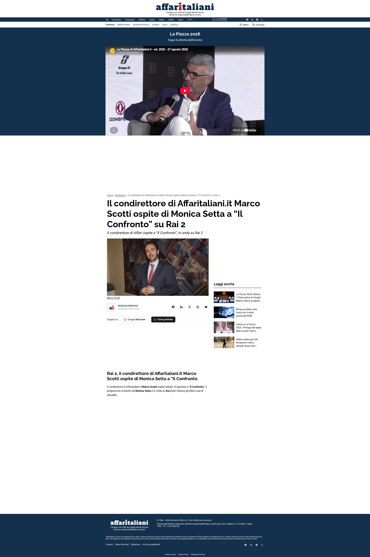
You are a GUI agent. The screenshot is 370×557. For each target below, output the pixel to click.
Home (110, 195)
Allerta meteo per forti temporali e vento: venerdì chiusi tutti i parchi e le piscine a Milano (247, 343)
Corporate (129, 20)
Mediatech (120, 195)
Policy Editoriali (122, 544)
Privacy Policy (170, 555)
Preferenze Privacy (198, 555)
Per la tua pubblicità (151, 544)
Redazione (135, 544)
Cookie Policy (183, 555)
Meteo (246, 25)
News (161, 20)
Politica (142, 20)
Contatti (109, 544)
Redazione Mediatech (128, 305)
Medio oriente (124, 24)
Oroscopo (260, 25)
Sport (180, 20)
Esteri (152, 20)
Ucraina (155, 24)
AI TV (190, 20)
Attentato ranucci (141, 24)
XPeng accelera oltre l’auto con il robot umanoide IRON (246, 312)
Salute (171, 20)
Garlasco (174, 24)
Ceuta (164, 24)
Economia (116, 20)
